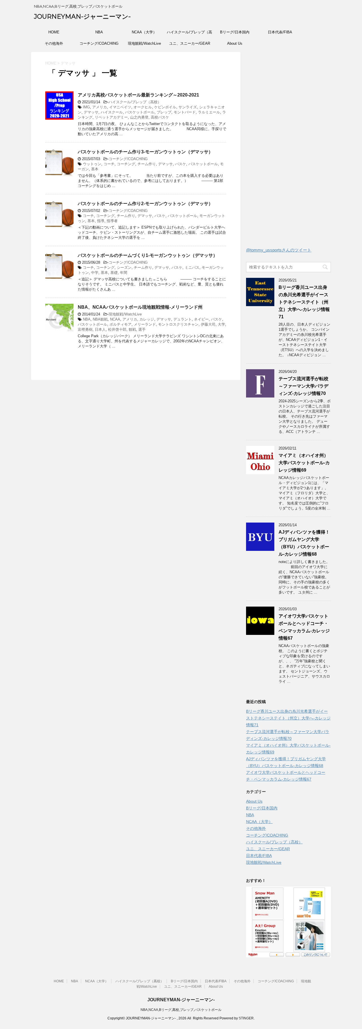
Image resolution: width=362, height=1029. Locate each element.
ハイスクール (112, 112)
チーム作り (146, 164)
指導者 (112, 221)
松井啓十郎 (117, 329)
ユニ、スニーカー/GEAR (189, 43)
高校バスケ (160, 117)
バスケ (180, 164)
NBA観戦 (100, 319)
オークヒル (142, 107)
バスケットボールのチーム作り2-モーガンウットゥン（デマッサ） (145, 203)
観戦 (132, 329)
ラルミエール (209, 112)
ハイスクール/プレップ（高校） (189, 34)
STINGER (246, 1018)
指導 (100, 221)
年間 (123, 272)
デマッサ (91, 112)
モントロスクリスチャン (178, 324)
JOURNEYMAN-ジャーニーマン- (82, 16)
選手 (142, 329)
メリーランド (145, 324)
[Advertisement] (288, 151)
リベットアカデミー (111, 117)
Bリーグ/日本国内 (234, 32)
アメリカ (99, 107)
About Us (234, 43)
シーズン (124, 267)
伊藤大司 (208, 324)
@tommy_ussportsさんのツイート (278, 250)
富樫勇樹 (85, 329)
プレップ (164, 112)
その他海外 (54, 43)
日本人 (100, 329)
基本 (94, 169)
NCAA (115, 319)
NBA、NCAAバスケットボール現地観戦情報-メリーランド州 (140, 307)
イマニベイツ (120, 107)
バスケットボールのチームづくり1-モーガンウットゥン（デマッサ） (147, 255)
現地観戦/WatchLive (144, 43)
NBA (99, 32)
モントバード (185, 112)
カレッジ (146, 319)
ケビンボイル (165, 107)
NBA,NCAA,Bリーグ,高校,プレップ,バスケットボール (181, 1010)
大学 (221, 324)
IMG (86, 107)
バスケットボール (139, 112)
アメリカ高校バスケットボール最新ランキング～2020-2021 (138, 95)
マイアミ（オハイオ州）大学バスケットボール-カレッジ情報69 (304, 462)
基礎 (114, 272)
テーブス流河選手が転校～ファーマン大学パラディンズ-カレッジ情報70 (303, 386)
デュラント (182, 319)
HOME (53, 32)
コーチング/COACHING (98, 43)
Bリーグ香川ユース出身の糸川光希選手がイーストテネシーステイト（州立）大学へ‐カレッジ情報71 (304, 302)
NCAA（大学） (144, 32)
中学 (94, 272)
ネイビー (201, 319)
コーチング (126, 164)
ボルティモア (120, 324)
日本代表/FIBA (280, 32)
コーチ (109, 164)
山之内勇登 (139, 117)
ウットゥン (92, 164)
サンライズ (187, 107)
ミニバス (192, 267)
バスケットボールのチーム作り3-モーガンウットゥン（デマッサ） (145, 151)
